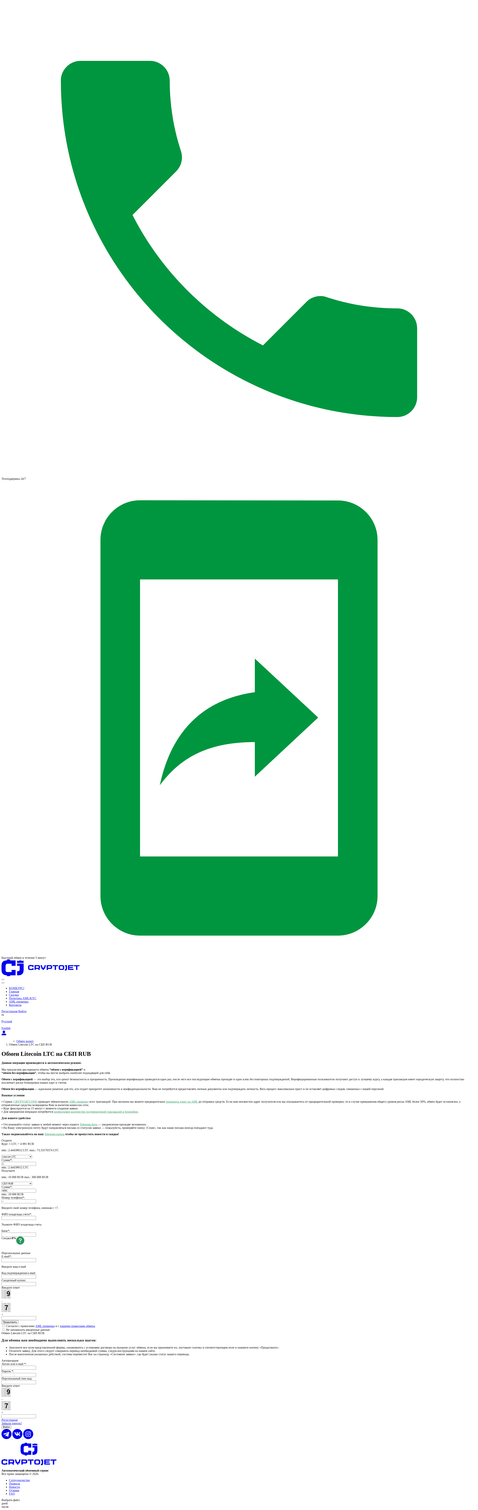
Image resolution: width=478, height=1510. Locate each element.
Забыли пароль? (11, 1423)
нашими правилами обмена (77, 1326)
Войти (22, 1011)
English (5, 1028)
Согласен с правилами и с (50, 1326)
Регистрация (9, 1011)
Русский (6, 1021)
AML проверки (45, 1326)
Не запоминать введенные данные (27, 1329)
